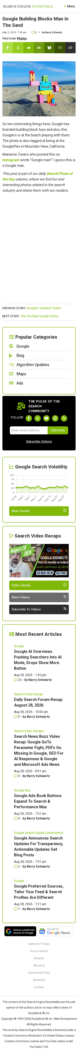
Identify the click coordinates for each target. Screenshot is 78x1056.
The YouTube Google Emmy (40, 316)
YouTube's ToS (38, 1046)
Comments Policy (39, 972)
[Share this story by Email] (60, 47)
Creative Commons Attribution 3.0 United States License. (39, 1035)
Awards (39, 958)
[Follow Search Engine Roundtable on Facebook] (29, 418)
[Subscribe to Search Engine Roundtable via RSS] (64, 418)
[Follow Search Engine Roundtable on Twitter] (37, 418)
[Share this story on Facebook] (7, 47)
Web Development (65, 1018)
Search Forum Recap (28, 694)
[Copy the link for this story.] (70, 47)
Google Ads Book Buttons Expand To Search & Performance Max (38, 801)
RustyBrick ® (39, 1018)
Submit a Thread (39, 943)
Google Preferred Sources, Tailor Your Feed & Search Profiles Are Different (39, 892)
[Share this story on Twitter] (18, 47)
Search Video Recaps (29, 731)
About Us (39, 965)
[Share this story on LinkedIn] (39, 47)
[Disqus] (39, 250)
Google (19, 646)
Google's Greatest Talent (44, 308)
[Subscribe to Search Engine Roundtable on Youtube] (55, 418)
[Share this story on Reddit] (28, 47)
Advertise (39, 980)
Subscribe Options (39, 441)
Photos (22, 38)
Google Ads (22, 790)
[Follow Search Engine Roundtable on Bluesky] (46, 418)
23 (19, 680)
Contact (39, 987)
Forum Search (39, 951)
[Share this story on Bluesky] (49, 47)
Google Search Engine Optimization (38, 833)
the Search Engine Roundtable (41, 1002)
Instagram (10, 160)
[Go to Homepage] (28, 6)
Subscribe (58, 430)
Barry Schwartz (53, 32)
